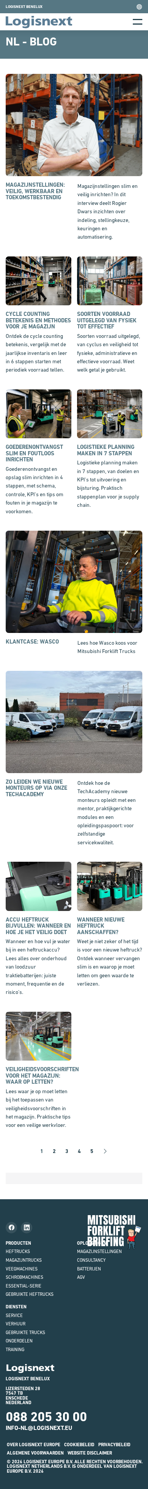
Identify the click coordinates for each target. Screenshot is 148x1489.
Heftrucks (18, 1251)
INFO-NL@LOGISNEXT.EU (39, 1427)
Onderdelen (19, 1341)
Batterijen (89, 1269)
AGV (81, 1277)
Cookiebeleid (79, 1444)
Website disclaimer (90, 1453)
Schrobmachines (24, 1277)
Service (14, 1315)
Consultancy (91, 1260)
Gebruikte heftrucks (30, 1294)
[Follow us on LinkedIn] (26, 1227)
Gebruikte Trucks (25, 1332)
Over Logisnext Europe (33, 1444)
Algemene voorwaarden (35, 1453)
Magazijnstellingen (99, 1251)
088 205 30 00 (46, 1416)
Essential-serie (23, 1286)
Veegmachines (22, 1269)
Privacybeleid (114, 1444)
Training (15, 1349)
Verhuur (15, 1324)
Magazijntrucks (24, 1260)
